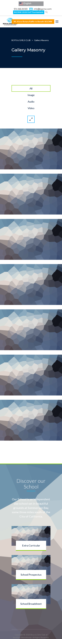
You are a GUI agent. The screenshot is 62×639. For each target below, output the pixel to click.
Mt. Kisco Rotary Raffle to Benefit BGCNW (33, 21)
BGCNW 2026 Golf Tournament (28, 12)
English (27, 3)
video (31, 108)
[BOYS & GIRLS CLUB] (10, 21)
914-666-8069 (21, 9)
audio (31, 101)
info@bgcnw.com (43, 9)
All (31, 88)
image (31, 95)
